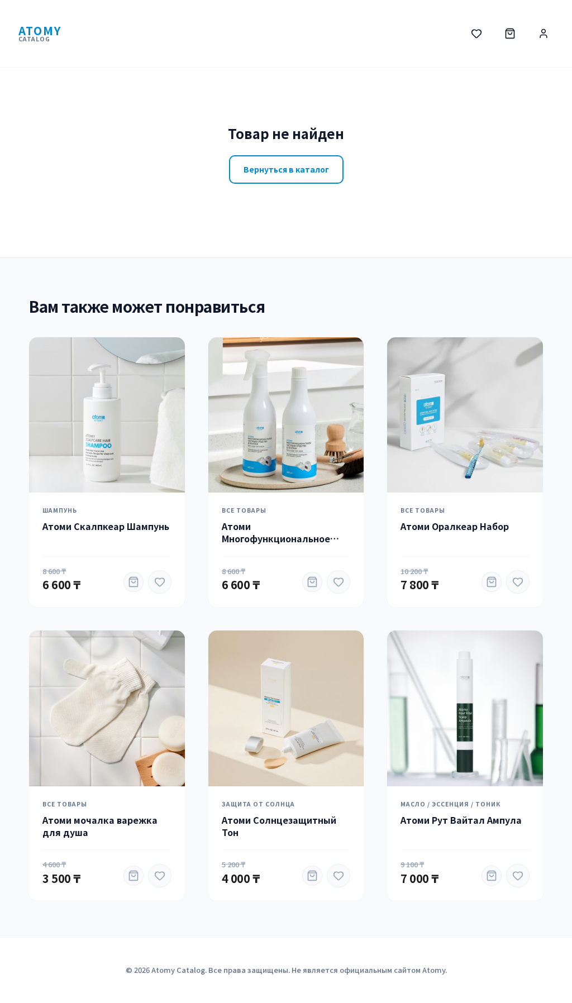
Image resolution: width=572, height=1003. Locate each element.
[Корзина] (510, 33)
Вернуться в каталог (286, 169)
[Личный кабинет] (543, 33)
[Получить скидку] (133, 582)
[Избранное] (476, 33)
